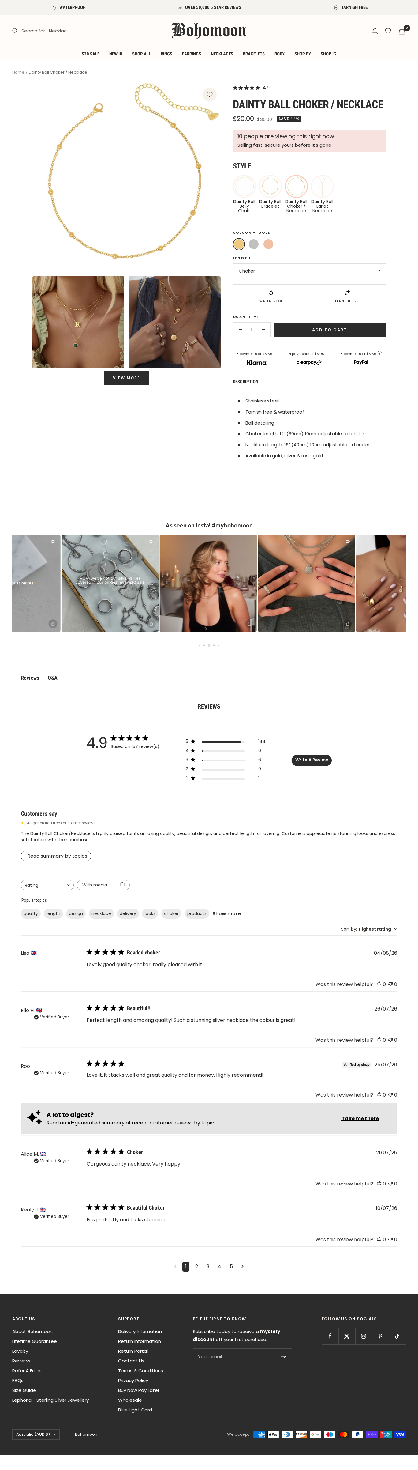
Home (18, 72)
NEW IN (115, 54)
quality (31, 913)
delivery (128, 913)
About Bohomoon (32, 1331)
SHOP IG (328, 54)
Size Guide (24, 1390)
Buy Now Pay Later (138, 1390)
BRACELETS (254, 54)
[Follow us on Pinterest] (380, 1336)
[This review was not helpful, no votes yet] (390, 984)
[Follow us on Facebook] (330, 1336)
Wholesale (130, 1400)
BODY (279, 54)
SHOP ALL (141, 54)
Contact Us (131, 1361)
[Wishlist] (388, 31)
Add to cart (329, 330)
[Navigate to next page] (242, 1267)
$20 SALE (90, 54)
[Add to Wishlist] (209, 94)
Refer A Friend (27, 1370)
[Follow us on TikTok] (397, 1336)
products (197, 913)
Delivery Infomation (140, 1331)
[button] (91, 583)
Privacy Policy (133, 1380)
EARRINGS (191, 54)
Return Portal (133, 1351)
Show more (226, 913)
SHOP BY (302, 54)
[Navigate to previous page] (175, 1267)
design (76, 913)
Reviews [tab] (30, 678)
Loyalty (20, 1351)
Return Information (139, 1341)
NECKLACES (222, 54)
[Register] (283, 1356)
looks (150, 913)
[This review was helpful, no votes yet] (379, 984)
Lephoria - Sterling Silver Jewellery (50, 1400)
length (53, 913)
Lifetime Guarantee (34, 1341)
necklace (101, 913)
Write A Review (311, 760)
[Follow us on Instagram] (363, 1336)
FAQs (18, 1380)
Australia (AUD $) (33, 1434)
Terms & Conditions (140, 1370)
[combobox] (47, 885)
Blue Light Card (135, 1410)
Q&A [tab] (53, 678)
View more (126, 377)
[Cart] (402, 31)
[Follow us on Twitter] (346, 1336)
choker (171, 913)
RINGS (166, 54)
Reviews (21, 1361)
